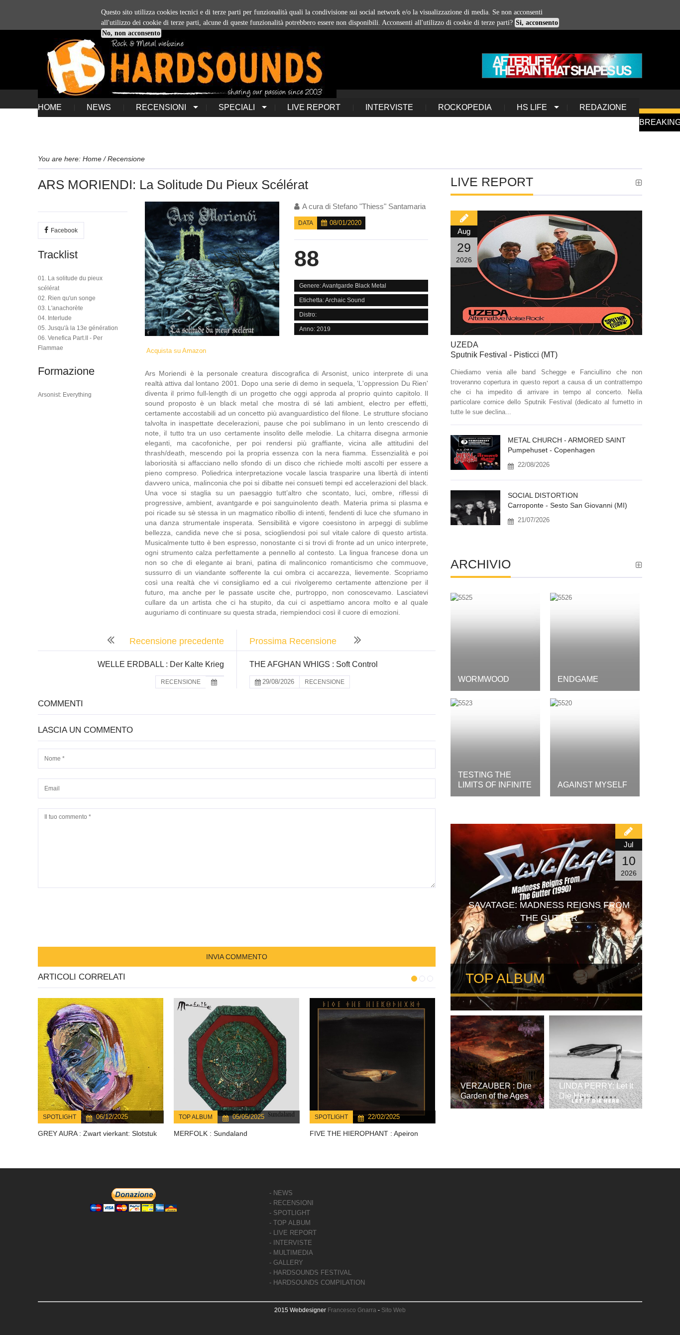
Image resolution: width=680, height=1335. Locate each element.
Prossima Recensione (294, 641)
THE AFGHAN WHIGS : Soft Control (313, 664)
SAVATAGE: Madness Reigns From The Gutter (549, 911)
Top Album (196, 1116)
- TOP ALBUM (290, 1222)
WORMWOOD (483, 679)
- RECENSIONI (291, 1203)
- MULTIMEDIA (291, 1252)
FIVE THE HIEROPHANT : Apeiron (364, 1133)
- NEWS (281, 1193)
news (99, 107)
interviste (389, 107)
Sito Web (393, 1310)
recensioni (161, 107)
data (305, 223)
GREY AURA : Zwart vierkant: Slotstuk (97, 1133)
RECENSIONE (181, 681)
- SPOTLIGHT (289, 1213)
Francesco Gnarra (352, 1310)
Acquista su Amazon (175, 350)
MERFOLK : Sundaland (210, 1133)
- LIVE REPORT (293, 1232)
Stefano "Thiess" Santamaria (379, 206)
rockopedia (465, 107)
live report (313, 107)
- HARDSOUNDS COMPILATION (317, 1282)
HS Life (532, 107)
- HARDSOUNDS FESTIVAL (310, 1272)
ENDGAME (578, 679)
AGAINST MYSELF (592, 784)
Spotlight (59, 1116)
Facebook (64, 230)
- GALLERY (286, 1262)
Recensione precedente (176, 641)
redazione (603, 107)
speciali (237, 107)
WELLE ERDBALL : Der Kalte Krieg (161, 664)
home (50, 107)
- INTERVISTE (290, 1242)
